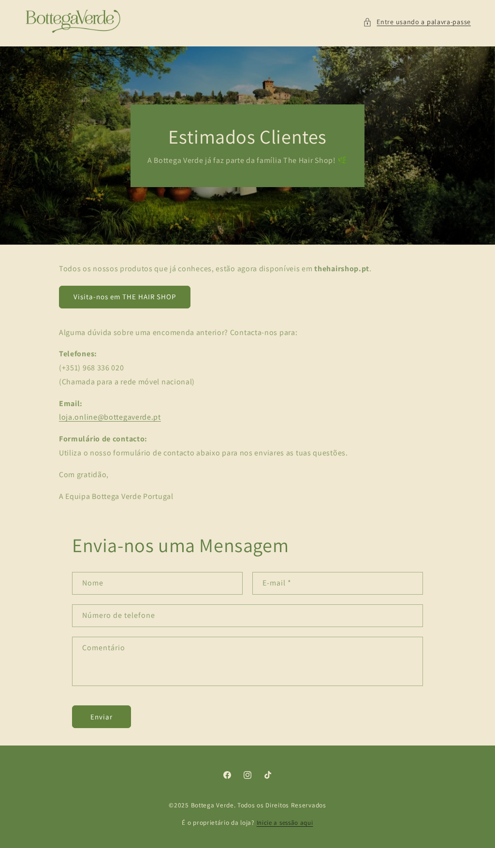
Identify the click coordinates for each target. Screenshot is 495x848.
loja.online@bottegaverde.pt (110, 417)
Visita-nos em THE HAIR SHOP (124, 296)
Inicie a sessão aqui (285, 823)
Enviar (101, 716)
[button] (417, 22)
